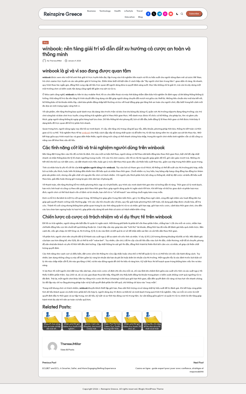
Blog (45, 42)
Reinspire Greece (63, 14)
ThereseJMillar (70, 344)
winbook (86, 132)
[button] (194, 13)
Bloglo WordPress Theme (151, 388)
